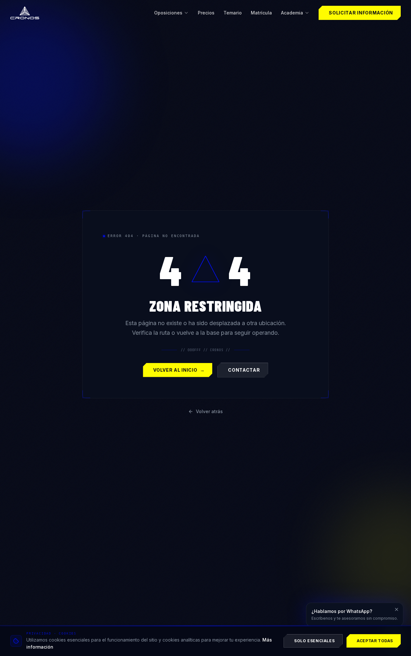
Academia (292, 12)
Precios (206, 12)
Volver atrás (209, 411)
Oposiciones (168, 12)
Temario (232, 12)
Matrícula (261, 12)
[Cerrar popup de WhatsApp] (396, 609)
